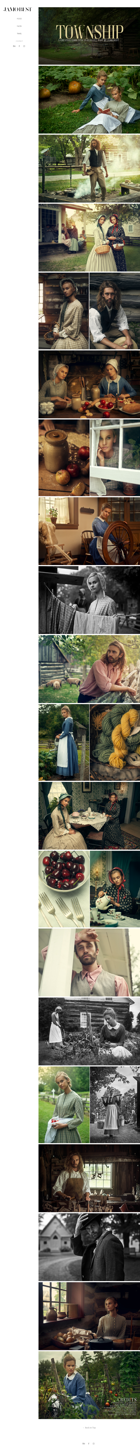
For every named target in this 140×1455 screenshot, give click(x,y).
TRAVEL (19, 34)
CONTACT (19, 41)
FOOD (19, 19)
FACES (19, 26)
